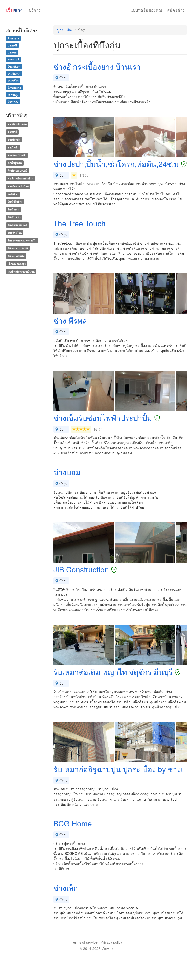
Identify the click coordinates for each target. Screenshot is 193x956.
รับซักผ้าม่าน (15, 202)
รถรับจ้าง (13, 194)
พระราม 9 (13, 59)
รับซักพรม (13, 209)
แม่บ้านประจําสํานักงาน (21, 271)
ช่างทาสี (12, 132)
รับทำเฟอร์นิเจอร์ (17, 225)
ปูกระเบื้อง (65, 30)
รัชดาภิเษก (14, 66)
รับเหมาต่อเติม (16, 256)
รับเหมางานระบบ (18, 248)
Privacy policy (111, 942)
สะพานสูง (13, 95)
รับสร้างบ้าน (15, 233)
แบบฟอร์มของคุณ (146, 10)
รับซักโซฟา (14, 217)
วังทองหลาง (14, 87)
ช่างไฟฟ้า (13, 147)
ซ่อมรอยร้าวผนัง (17, 155)
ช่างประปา (14, 139)
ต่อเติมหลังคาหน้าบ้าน (20, 178)
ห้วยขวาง (13, 102)
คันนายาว (13, 38)
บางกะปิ (12, 45)
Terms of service (84, 942)
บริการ (35, 10)
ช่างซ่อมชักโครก (17, 124)
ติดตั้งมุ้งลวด (15, 163)
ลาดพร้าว (13, 80)
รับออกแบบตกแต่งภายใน (22, 240)
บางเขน (12, 52)
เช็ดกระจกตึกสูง (17, 264)
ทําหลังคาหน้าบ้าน (18, 186)
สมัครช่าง (175, 10)
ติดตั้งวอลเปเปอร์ (17, 170)
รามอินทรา (14, 73)
